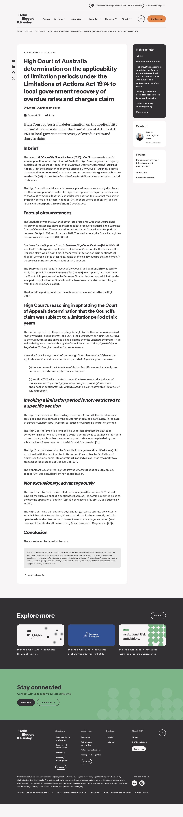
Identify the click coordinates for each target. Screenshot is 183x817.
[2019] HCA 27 (64, 157)
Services (58, 18)
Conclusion (142, 111)
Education (85, 737)
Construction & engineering (63, 738)
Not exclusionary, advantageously (145, 105)
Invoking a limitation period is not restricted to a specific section (148, 94)
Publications (40, 31)
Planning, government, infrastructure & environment (147, 163)
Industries (76, 18)
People (110, 737)
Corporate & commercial (61, 746)
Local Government (145, 177)
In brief (139, 56)
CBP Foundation (139, 742)
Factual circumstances (148, 61)
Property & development (62, 759)
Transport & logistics (91, 754)
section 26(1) (63, 203)
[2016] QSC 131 (92, 245)
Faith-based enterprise (86, 743)
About (125, 18)
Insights (93, 18)
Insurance (60, 752)
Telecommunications (91, 749)
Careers (109, 18)
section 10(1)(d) (33, 176)
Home (19, 31)
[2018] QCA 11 (72, 272)
